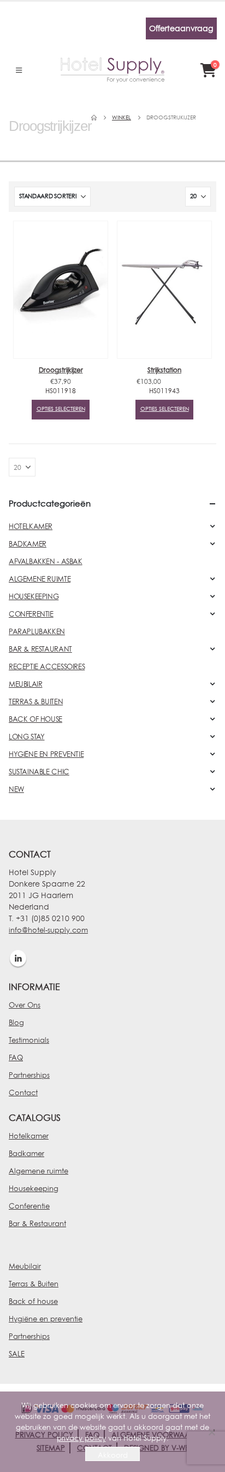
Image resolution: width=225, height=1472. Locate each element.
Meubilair (25, 1266)
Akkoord (113, 1455)
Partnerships (29, 1075)
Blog (16, 1022)
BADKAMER (27, 543)
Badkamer (26, 1153)
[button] (19, 70)
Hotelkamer (29, 1135)
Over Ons (24, 1005)
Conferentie (29, 1205)
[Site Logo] (112, 70)
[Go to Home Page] (94, 117)
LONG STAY (27, 736)
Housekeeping (33, 1188)
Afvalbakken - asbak (45, 561)
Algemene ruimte (38, 1170)
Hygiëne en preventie (45, 1318)
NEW (16, 789)
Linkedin (18, 958)
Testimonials (29, 1040)
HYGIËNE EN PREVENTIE (46, 754)
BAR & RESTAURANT (40, 649)
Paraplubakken (37, 631)
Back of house (33, 1301)
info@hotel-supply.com (48, 929)
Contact (23, 1092)
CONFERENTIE (31, 614)
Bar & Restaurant (37, 1223)
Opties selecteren (61, 409)
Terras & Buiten (33, 1283)
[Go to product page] (61, 289)
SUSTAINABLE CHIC (39, 771)
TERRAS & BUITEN (36, 701)
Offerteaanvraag (181, 28)
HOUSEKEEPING (33, 596)
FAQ (16, 1057)
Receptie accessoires (47, 666)
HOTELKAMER (30, 526)
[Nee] (211, 1432)
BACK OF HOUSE (35, 719)
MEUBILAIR (26, 684)
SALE (17, 1353)
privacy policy (81, 1438)
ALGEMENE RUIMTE (39, 578)
